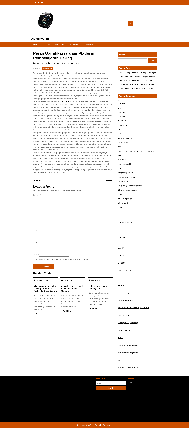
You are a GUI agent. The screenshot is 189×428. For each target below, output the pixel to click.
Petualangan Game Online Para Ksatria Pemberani (137, 84)
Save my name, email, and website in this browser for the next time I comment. (62, 259)
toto (119, 168)
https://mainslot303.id (37, 413)
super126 (121, 103)
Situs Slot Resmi (124, 330)
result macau (122, 160)
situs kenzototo (123, 203)
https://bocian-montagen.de (72, 378)
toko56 (120, 338)
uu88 (120, 194)
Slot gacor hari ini (124, 181)
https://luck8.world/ (124, 164)
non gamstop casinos (125, 173)
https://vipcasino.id (37, 418)
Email (35, 242)
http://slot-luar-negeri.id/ (38, 390)
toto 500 (121, 255)
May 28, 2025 (68, 280)
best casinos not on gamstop (128, 353)
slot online (121, 215)
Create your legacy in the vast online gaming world (137, 77)
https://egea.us (35, 384)
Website (36, 255)
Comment (37, 195)
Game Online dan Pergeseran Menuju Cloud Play (137, 80)
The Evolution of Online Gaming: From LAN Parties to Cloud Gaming (45, 288)
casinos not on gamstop (126, 177)
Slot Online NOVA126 (125, 300)
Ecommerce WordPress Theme (88, 425)
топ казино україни (125, 138)
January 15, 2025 (42, 280)
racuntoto (121, 116)
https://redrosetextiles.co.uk (39, 378)
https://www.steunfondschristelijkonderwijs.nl (133, 308)
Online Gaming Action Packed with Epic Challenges (138, 73)
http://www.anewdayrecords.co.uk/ (42, 407)
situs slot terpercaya (125, 199)
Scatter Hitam (123, 142)
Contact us (59, 44)
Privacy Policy (74, 44)
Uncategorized (47, 68)
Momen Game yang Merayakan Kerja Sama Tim (136, 88)
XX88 (120, 147)
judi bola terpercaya (125, 270)
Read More (40, 314)
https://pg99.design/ (125, 222)
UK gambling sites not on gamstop (130, 186)
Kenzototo (121, 230)
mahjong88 (122, 112)
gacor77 (121, 248)
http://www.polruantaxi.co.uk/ (128, 368)
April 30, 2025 (40, 63)
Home (35, 44)
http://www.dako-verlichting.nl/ (40, 401)
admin (66, 63)
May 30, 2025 (96, 280)
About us (46, 44)
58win (120, 155)
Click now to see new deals (127, 190)
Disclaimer (90, 44)
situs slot (137, 151)
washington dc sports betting (128, 323)
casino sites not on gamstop (128, 345)
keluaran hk (122, 285)
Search (122, 55)
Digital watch (40, 38)
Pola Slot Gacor (123, 315)
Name (35, 230)
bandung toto (122, 125)
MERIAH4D (122, 121)
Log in (130, 382)
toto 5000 (121, 237)
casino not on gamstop (126, 293)
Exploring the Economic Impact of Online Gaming (72, 288)
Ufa (119, 360)
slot (119, 129)
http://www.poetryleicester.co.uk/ (41, 395)
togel (120, 108)
